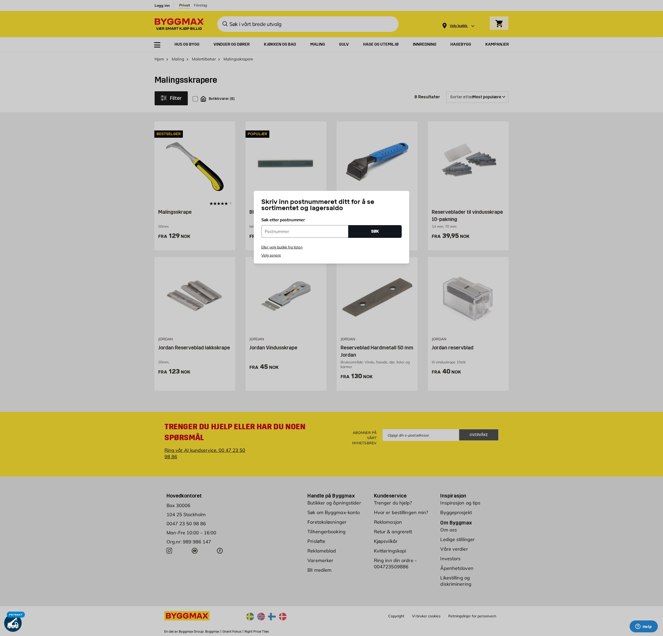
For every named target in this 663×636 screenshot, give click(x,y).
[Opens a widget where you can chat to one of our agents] (643, 626)
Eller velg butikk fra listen (281, 247)
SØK (375, 231)
